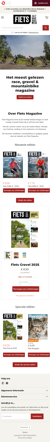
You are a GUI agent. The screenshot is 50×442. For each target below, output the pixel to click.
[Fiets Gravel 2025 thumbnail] (8, 255)
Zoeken (25, 432)
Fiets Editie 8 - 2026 (36, 186)
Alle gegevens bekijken (25, 296)
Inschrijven (37, 416)
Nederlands (24, 427)
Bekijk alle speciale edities (25, 365)
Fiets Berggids (33, 348)
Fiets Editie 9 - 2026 (11, 186)
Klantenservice (33, 32)
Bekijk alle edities (25, 200)
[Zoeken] (46, 27)
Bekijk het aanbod (25, 97)
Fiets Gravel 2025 (10, 348)
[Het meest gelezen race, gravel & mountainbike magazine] (25, 52)
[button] (41, 3)
